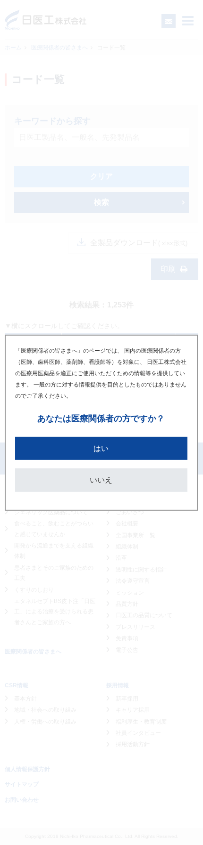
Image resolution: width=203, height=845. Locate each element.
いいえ (101, 480)
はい (101, 448)
